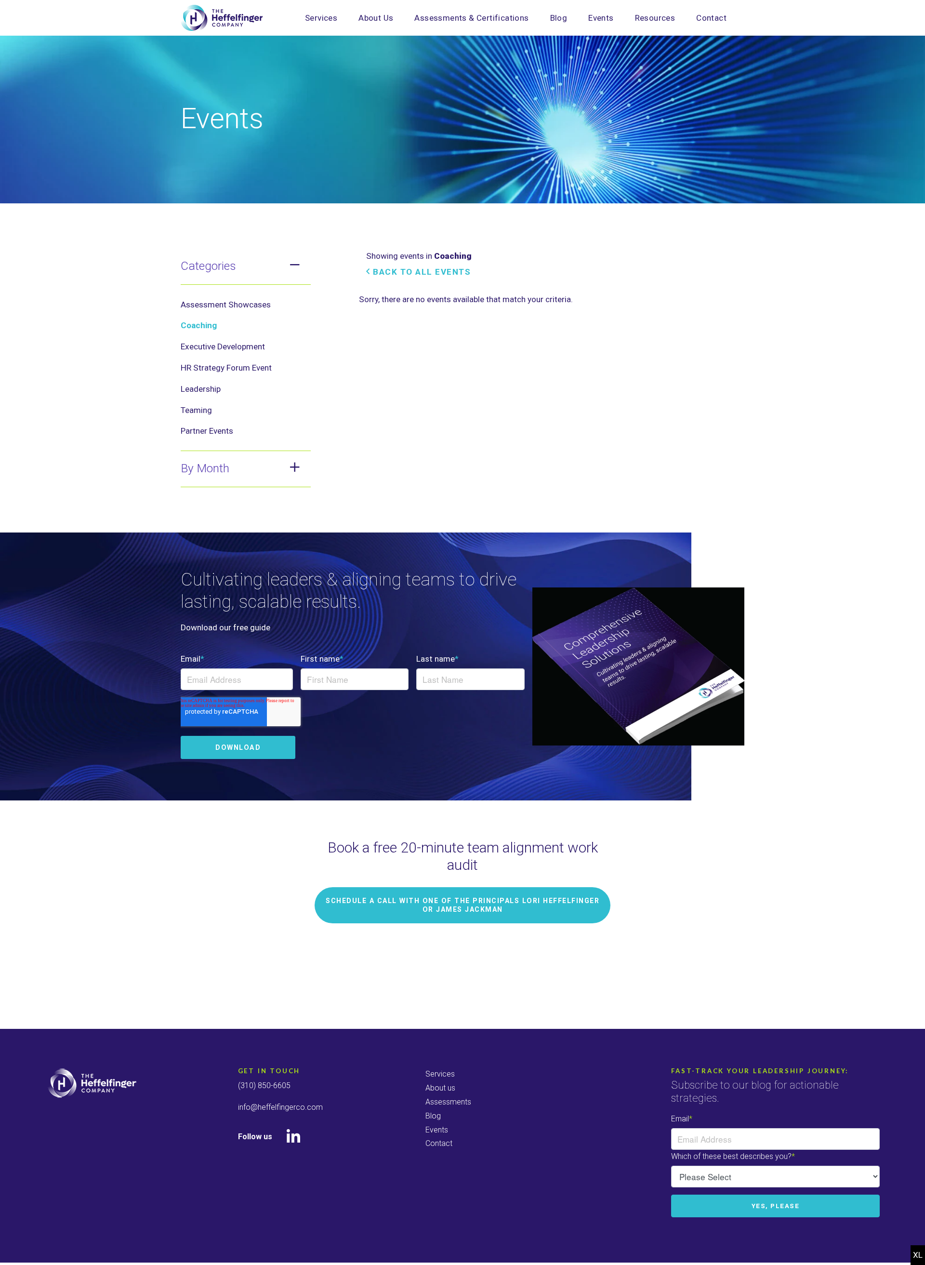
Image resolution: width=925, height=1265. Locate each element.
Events (436, 1129)
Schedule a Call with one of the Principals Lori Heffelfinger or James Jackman (462, 905)
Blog (433, 1115)
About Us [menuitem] (375, 18)
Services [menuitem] (321, 18)
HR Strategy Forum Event (226, 368)
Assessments (448, 1101)
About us (440, 1087)
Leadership (201, 389)
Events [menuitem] (600, 18)
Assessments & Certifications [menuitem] (471, 18)
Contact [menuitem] (711, 18)
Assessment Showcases (226, 304)
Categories (208, 266)
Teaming (196, 410)
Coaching (199, 325)
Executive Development (223, 346)
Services (440, 1074)
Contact (438, 1143)
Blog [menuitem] (559, 18)
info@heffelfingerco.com (280, 1107)
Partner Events (207, 431)
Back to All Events (420, 272)
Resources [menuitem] (655, 18)
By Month (205, 468)
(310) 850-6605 (264, 1085)
